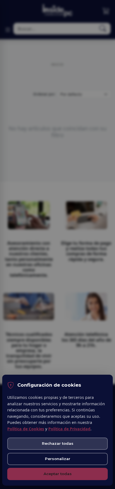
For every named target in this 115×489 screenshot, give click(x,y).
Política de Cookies (25, 428)
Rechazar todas (57, 443)
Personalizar (57, 458)
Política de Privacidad (69, 428)
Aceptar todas (58, 473)
